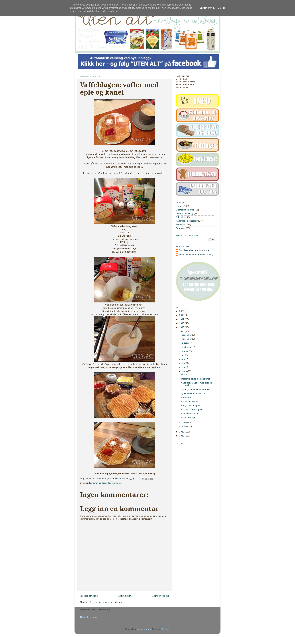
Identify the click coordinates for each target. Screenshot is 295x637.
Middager (180, 224)
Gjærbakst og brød (185, 210)
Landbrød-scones (189, 413)
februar (185, 423)
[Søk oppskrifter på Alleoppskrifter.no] (89, 617)
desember (187, 335)
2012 (182, 436)
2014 (182, 331)
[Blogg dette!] (145, 478)
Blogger (165, 629)
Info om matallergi (184, 213)
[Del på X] (148, 478)
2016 (182, 323)
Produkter (117, 483)
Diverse (179, 206)
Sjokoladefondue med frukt (194, 393)
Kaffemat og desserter (100, 483)
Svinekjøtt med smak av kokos (196, 389)
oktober (186, 343)
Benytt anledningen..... (192, 405)
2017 (182, 319)
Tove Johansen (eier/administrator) (108, 478)
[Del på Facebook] (151, 478)
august (185, 351)
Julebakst (180, 217)
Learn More (207, 7)
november (187, 339)
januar (185, 427)
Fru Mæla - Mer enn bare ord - (194, 250)
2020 (182, 311)
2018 (182, 315)
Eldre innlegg (160, 595)
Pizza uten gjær (188, 418)
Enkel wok (186, 397)
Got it (222, 7)
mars (184, 371)
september (187, 347)
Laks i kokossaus (189, 401)
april (184, 367)
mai (184, 363)
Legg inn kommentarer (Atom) (107, 602)
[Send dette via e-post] (142, 478)
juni (184, 359)
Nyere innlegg (89, 595)
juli (183, 355)
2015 (182, 327)
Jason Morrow (144, 629)
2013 (182, 432)
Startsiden (125, 595)
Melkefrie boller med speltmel (195, 379)
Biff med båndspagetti (191, 409)
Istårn (184, 375)
